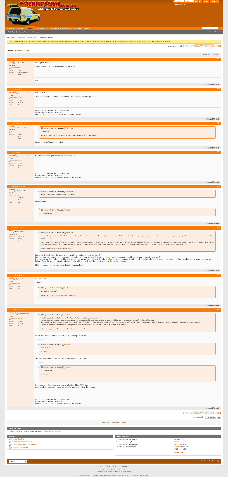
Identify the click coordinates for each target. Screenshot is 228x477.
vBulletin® (114, 470)
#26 (218, 227)
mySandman (211, 461)
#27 (218, 275)
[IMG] (176, 444)
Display (215, 54)
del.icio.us (28, 442)
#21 (218, 59)
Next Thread (120, 422)
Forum (30, 28)
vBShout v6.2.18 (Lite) (98, 475)
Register (215, 2)
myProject (21, 38)
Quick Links (35, 32)
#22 (218, 89)
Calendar (15, 32)
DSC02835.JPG (41, 279)
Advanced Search (215, 32)
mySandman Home (16, 28)
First (201, 46)
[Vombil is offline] (14, 68)
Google (25, 447)
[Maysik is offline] (14, 284)
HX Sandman (32, 38)
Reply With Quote (214, 85)
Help (206, 2)
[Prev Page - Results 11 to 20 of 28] (209, 45)
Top (219, 417)
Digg (22, 439)
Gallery (87, 28)
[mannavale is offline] (15, 98)
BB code (177, 439)
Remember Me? (182, 4)
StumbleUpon (32, 444)
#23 (218, 123)
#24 (218, 152)
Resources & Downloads (60, 28)
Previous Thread (109, 422)
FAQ (9, 32)
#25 (218, 186)
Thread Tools (206, 54)
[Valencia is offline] (15, 132)
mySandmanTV (42, 28)
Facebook (77, 28)
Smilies (176, 442)
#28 (218, 310)
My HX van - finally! (21, 51)
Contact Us (202, 461)
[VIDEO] (177, 447)
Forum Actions (24, 32)
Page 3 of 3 (190, 46)
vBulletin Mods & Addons (113, 475)
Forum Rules (178, 452)
